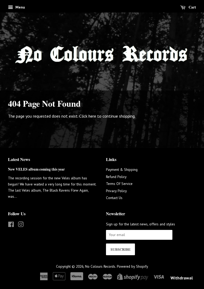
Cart (192, 7)
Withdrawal (182, 277)
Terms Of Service (119, 183)
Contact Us (114, 197)
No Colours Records (100, 266)
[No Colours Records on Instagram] (21, 225)
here (92, 116)
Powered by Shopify (132, 266)
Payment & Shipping (122, 169)
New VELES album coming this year (36, 169)
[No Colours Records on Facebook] (11, 225)
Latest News (19, 159)
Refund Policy (116, 176)
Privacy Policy (116, 190)
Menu (19, 7)
